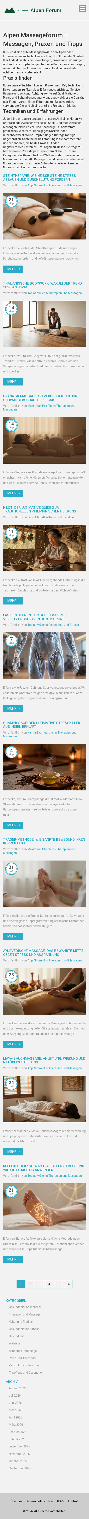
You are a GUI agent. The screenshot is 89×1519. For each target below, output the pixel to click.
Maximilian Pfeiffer (40, 405)
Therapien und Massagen (65, 185)
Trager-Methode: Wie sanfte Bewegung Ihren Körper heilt (44, 841)
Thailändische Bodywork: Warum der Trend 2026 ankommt (42, 285)
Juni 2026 (15, 1402)
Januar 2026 (17, 1439)
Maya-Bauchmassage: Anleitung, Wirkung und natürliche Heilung (44, 1060)
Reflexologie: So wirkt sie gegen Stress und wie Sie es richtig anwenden (43, 1168)
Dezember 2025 (19, 1446)
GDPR (61, 1501)
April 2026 (15, 1417)
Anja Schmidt (36, 185)
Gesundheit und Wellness (25, 1307)
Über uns (16, 1501)
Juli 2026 (15, 1395)
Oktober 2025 (18, 1461)
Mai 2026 (15, 1410)
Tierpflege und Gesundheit (26, 1372)
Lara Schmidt (36, 517)
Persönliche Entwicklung (25, 1365)
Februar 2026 (17, 1432)
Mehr (11, 269)
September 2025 (20, 1468)
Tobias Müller (36, 293)
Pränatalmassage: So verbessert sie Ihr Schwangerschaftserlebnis (40, 398)
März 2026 (16, 1424)
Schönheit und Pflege (23, 1351)
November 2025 (19, 1454)
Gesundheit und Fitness (63, 624)
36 (68, 1284)
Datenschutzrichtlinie (40, 1501)
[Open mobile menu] (82, 8)
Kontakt (73, 1501)
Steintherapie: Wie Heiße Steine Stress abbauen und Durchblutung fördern (39, 177)
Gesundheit (16, 1336)
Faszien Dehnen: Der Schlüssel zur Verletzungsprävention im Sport (35, 617)
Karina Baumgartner (41, 732)
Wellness (14, 1343)
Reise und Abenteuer (22, 1358)
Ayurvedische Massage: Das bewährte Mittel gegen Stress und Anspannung (44, 952)
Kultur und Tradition (61, 517)
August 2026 (17, 1388)
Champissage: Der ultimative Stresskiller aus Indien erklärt (41, 725)
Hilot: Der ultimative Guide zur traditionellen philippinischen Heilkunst (40, 509)
